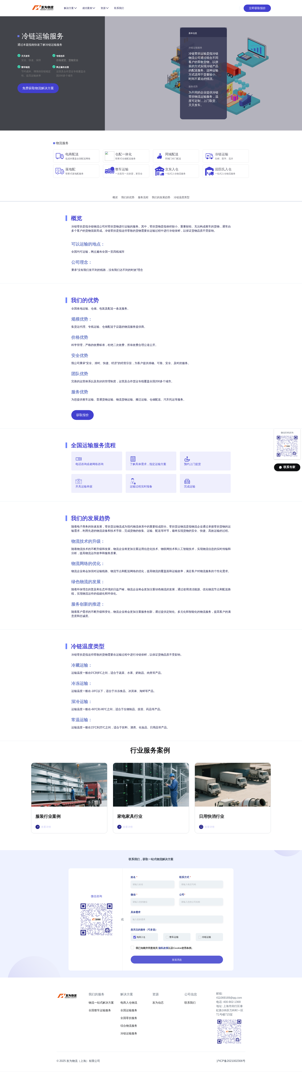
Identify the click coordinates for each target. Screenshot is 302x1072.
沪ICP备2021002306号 (231, 1060)
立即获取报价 (257, 8)
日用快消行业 (211, 816)
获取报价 (82, 415)
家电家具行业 (129, 816)
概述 (115, 197)
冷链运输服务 (128, 1033)
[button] (70, 8)
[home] (46, 8)
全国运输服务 (128, 1010)
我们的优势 (127, 197)
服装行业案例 (48, 816)
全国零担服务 (128, 1018)
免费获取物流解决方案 (38, 88)
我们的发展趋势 (161, 197)
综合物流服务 (128, 1025)
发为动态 (158, 1002)
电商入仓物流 (128, 1002)
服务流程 (143, 197)
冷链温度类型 (181, 197)
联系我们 (119, 8)
